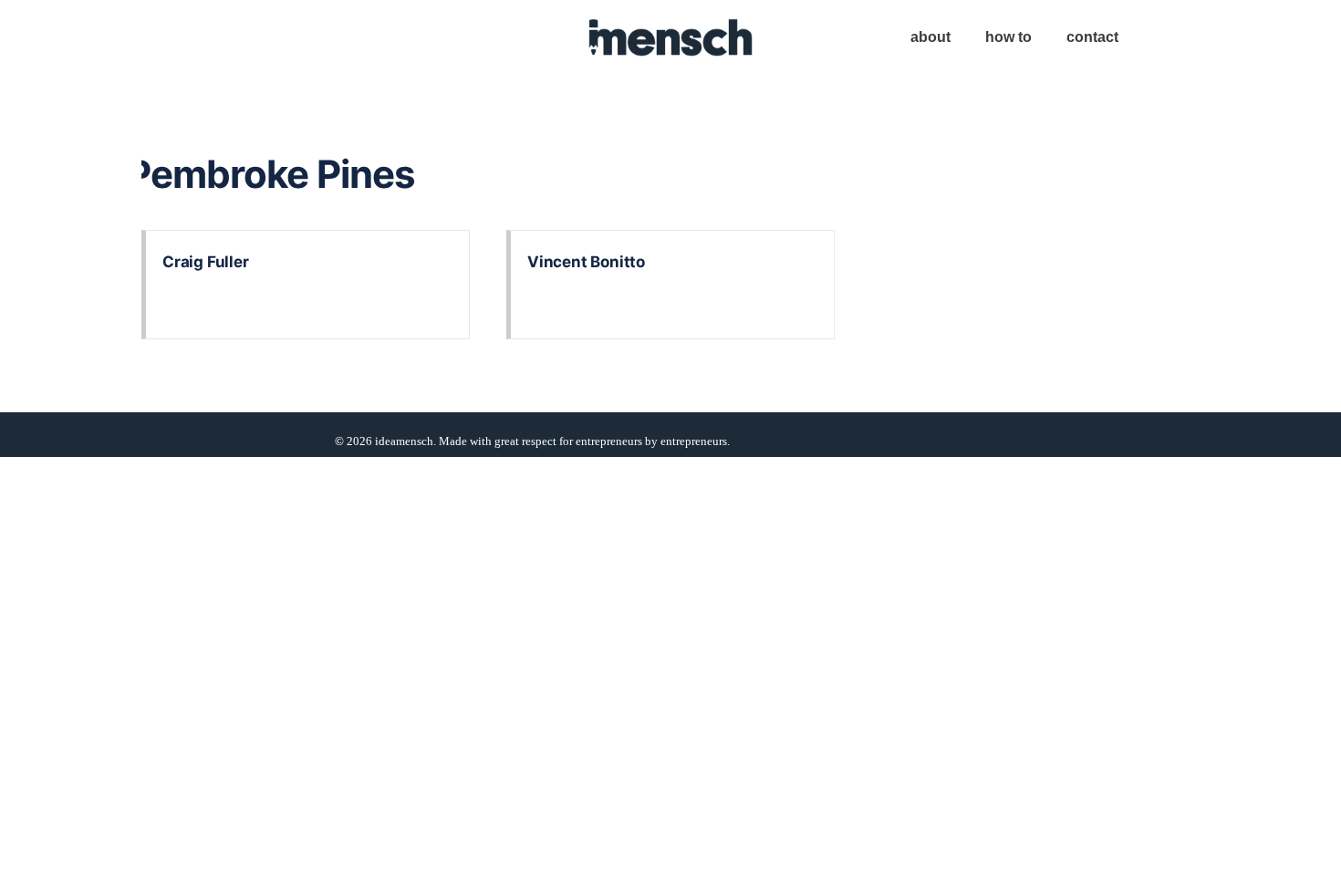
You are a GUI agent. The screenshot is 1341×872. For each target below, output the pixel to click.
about (930, 37)
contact (1092, 37)
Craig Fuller (205, 262)
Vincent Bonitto (586, 262)
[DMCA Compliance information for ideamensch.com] (869, 441)
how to (1008, 37)
